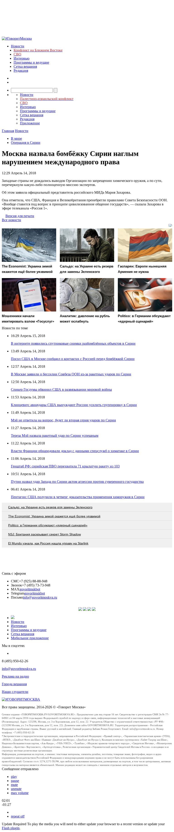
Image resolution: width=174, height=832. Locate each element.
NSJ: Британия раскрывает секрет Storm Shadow (44, 534)
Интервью (21, 58)
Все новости (11, 220)
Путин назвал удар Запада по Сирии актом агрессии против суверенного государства (77, 481)
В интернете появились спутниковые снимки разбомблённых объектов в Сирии (73, 343)
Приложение (30, 123)
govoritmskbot (29, 589)
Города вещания (14, 684)
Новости (17, 46)
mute (14, 785)
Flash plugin (10, 828)
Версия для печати (19, 216)
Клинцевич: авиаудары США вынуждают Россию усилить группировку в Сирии (74, 405)
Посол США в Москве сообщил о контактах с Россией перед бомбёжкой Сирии (73, 359)
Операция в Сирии (25, 142)
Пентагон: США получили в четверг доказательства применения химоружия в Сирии (78, 497)
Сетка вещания (25, 66)
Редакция (21, 70)
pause (15, 781)
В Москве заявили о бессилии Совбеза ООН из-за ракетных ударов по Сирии (71, 374)
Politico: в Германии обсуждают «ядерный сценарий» (47, 525)
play (14, 777)
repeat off (17, 816)
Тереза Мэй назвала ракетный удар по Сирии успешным (54, 435)
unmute (16, 789)
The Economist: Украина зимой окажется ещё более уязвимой (54, 516)
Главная (8, 131)
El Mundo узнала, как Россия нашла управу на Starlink (48, 543)
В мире (16, 138)
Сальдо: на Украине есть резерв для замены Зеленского (50, 507)
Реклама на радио (15, 676)
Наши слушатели (15, 692)
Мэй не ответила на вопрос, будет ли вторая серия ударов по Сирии (63, 420)
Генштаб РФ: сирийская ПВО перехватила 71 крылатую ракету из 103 (65, 466)
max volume (20, 793)
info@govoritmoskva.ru (40, 597)
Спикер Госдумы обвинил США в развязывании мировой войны (61, 389)
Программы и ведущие (31, 62)
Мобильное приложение (30, 638)
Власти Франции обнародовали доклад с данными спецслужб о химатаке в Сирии (75, 451)
